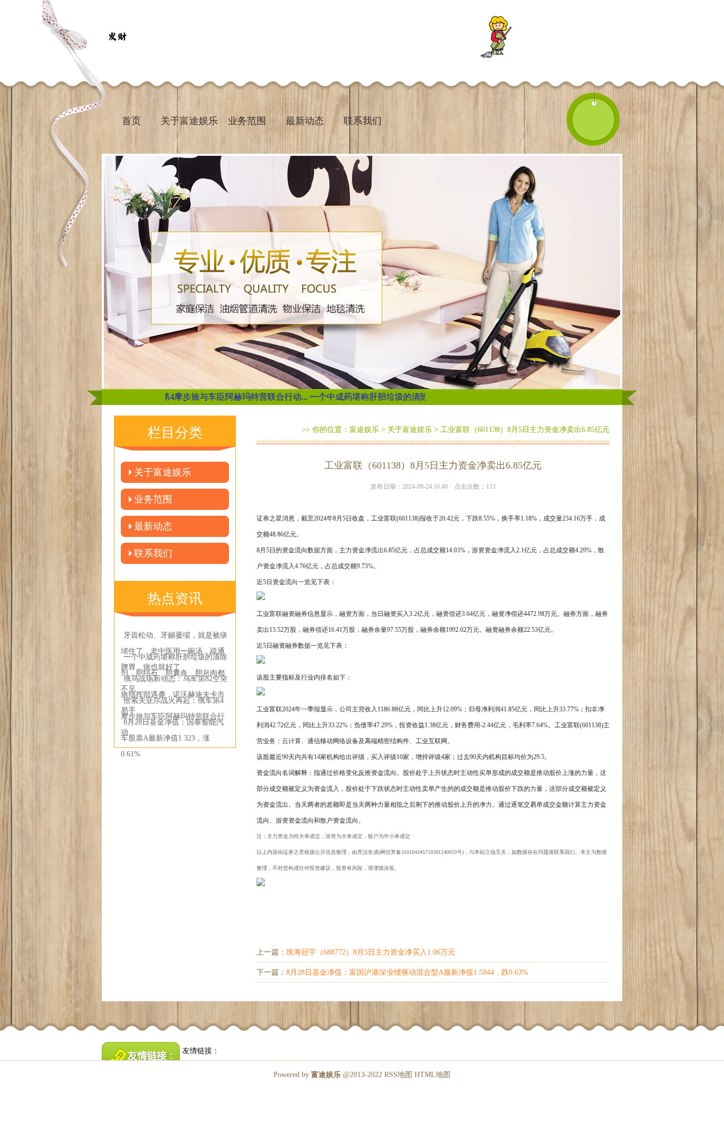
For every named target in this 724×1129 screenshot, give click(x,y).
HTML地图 (432, 1075)
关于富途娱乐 (189, 121)
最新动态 (305, 121)
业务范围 (247, 121)
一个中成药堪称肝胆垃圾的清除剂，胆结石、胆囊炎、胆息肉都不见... (393, 396)
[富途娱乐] (117, 37)
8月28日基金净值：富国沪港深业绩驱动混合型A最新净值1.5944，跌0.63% (407, 972)
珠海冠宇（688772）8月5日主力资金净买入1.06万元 (370, 952)
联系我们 (362, 121)
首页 (131, 121)
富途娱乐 (364, 430)
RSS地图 (398, 1075)
